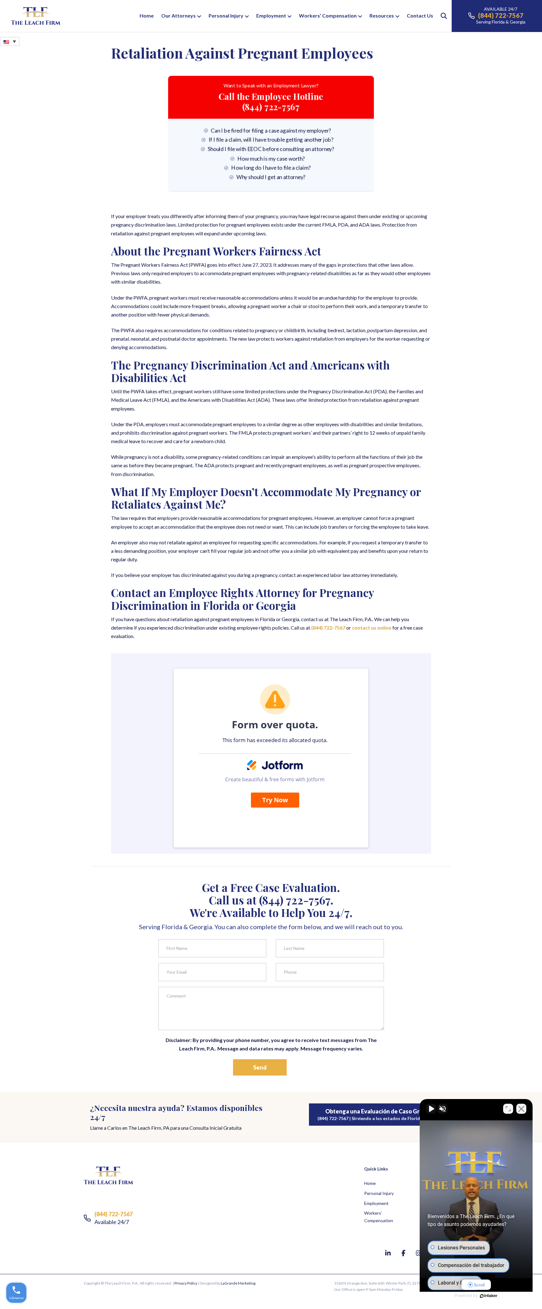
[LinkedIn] (388, 1253)
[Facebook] (404, 1253)
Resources (381, 15)
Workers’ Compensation (328, 15)
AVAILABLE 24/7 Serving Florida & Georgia (500, 15)
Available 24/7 (113, 1218)
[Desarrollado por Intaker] (488, 1296)
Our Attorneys (178, 15)
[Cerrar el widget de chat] (521, 1109)
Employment (271, 15)
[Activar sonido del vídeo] (431, 1109)
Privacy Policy (185, 1283)
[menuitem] (9, 41)
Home (147, 15)
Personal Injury (226, 15)
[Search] (441, 16)
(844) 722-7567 (328, 628)
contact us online (371, 628)
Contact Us (420, 15)
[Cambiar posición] (508, 1109)
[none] (9, 41)
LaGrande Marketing (238, 1283)
